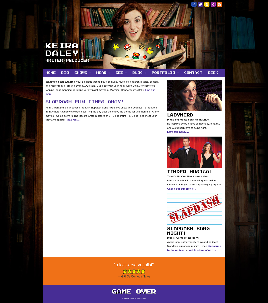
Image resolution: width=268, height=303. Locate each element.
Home (51, 73)
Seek (213, 73)
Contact (193, 73)
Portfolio (163, 73)
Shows (81, 73)
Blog (138, 73)
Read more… (73, 119)
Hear (101, 73)
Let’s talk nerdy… (178, 131)
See (119, 73)
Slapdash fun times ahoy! (85, 102)
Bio (65, 73)
